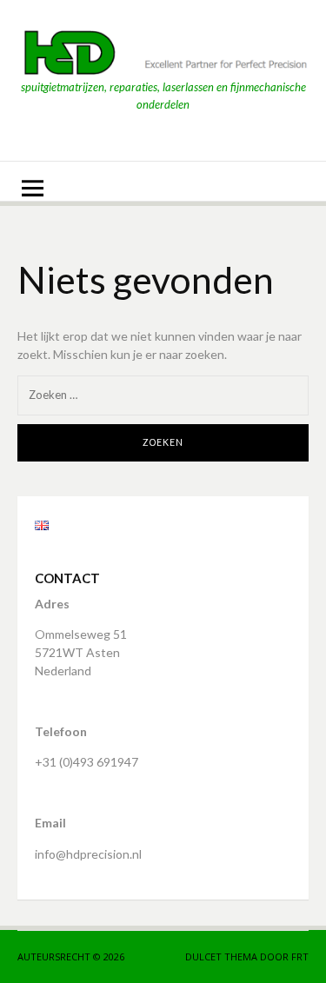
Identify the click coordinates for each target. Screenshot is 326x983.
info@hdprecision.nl (88, 854)
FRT (300, 956)
